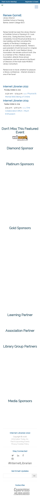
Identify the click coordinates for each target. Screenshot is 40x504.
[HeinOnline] (20, 187)
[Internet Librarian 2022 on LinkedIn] (18, 455)
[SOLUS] (20, 216)
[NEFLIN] (12, 388)
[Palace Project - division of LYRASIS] (20, 301)
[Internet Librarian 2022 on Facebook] (23, 455)
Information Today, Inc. (20, 439)
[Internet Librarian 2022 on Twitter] (13, 455)
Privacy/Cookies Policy (20, 444)
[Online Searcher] (28, 416)
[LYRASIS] (12, 372)
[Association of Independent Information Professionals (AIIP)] (20, 336)
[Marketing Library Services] (12, 416)
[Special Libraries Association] (20, 320)
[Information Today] (28, 407)
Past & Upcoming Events (20, 442)
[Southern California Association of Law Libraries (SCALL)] (28, 388)
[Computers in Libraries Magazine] (12, 407)
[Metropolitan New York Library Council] (28, 372)
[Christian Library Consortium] (12, 356)
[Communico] (20, 154)
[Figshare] (20, 253)
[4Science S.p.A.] (20, 173)
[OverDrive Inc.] (20, 285)
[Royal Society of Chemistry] (20, 201)
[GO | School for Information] (20, 269)
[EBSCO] (20, 237)
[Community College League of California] (28, 356)
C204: (17, 111)
